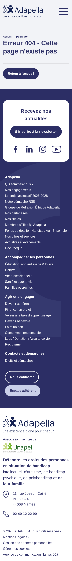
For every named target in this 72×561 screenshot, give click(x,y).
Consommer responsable (23, 332)
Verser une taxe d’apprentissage (28, 315)
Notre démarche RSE (20, 201)
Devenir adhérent (17, 303)
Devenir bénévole (17, 321)
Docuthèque (13, 248)
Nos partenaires (16, 213)
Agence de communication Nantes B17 (30, 554)
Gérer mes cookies (16, 548)
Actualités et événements (23, 242)
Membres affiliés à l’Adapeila (25, 225)
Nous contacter (22, 377)
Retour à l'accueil (21, 73)
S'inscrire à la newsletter (36, 132)
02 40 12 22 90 (25, 514)
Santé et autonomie (19, 281)
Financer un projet (18, 309)
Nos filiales (13, 219)
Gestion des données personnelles (27, 543)
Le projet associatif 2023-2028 (26, 195)
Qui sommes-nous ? (19, 184)
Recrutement (14, 344)
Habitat (10, 270)
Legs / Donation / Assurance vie (27, 338)
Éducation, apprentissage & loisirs (29, 264)
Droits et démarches (19, 360)
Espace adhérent (23, 390)
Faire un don (14, 327)
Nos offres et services (20, 236)
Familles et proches (19, 287)
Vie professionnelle (18, 276)
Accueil (7, 36)
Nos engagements (18, 190)
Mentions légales (15, 537)
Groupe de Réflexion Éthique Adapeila (32, 207)
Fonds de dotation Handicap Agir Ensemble (36, 230)
